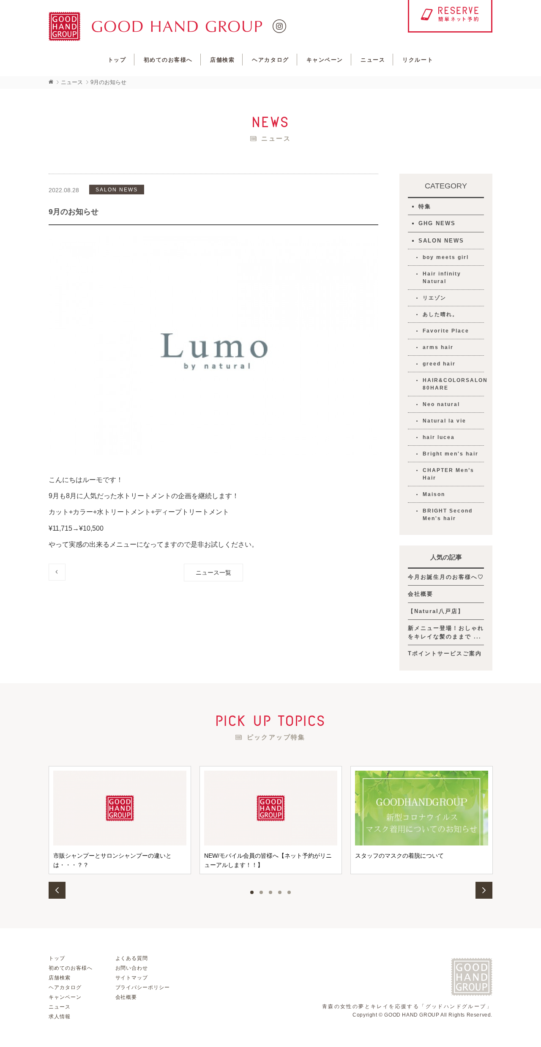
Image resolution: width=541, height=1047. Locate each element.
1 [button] (252, 892)
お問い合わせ (131, 968)
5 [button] (289, 892)
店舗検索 (222, 60)
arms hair (438, 347)
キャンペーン (324, 60)
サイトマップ (131, 978)
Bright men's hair (450, 454)
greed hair (439, 364)
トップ (117, 60)
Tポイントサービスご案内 (445, 653)
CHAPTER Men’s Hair (448, 474)
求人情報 (60, 1017)
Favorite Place (446, 331)
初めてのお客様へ (168, 60)
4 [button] (279, 892)
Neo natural (441, 404)
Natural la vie (444, 421)
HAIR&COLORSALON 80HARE (453, 384)
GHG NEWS (437, 223)
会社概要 (420, 594)
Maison (434, 494)
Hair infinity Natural (442, 277)
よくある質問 (131, 958)
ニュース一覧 (213, 572)
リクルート (417, 60)
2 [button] (261, 892)
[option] (119, 820)
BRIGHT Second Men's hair (448, 514)
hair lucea (439, 437)
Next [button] (483, 890)
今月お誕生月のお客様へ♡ (446, 577)
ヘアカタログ (270, 60)
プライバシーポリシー (142, 987)
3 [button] (270, 892)
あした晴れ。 (440, 314)
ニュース (373, 60)
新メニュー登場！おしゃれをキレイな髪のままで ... (446, 632)
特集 (424, 206)
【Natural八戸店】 (436, 611)
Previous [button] (57, 890)
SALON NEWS (441, 240)
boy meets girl (446, 257)
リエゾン (434, 298)
